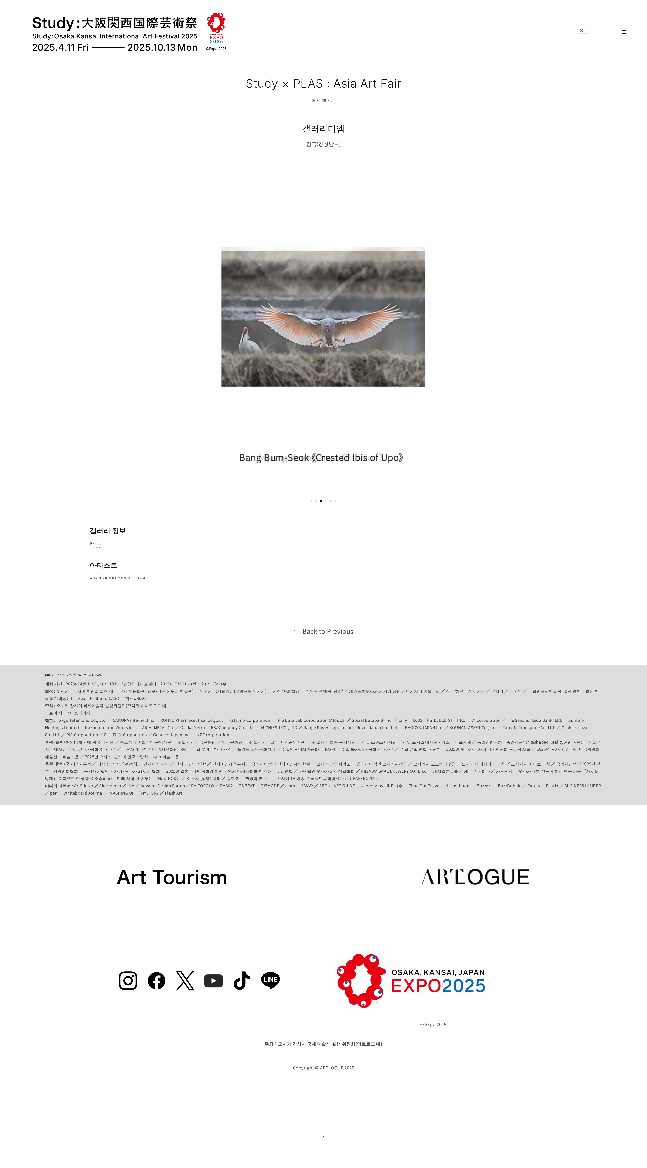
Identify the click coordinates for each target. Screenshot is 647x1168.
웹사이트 (95, 543)
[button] (311, 501)
